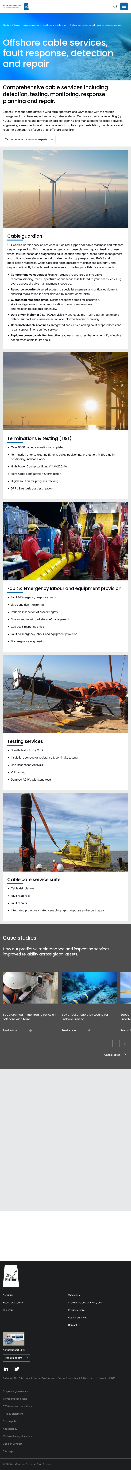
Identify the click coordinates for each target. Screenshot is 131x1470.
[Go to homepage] (65, 1276)
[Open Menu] (124, 6)
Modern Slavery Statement (18, 1436)
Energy (17, 25)
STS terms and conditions (17, 1406)
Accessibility (10, 1428)
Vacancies (74, 1295)
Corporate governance (15, 1391)
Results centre (76, 1310)
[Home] (16, 6)
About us (8, 1295)
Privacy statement (13, 1413)
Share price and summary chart (86, 1302)
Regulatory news (77, 1317)
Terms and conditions (15, 1398)
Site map (8, 1451)
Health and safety (13, 1302)
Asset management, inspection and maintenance (44, 25)
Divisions (7, 25)
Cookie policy (10, 1421)
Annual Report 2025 (14, 1349)
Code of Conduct (12, 1443)
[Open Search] (115, 6)
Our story (8, 1310)
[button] (124, 6)
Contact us (74, 1325)
